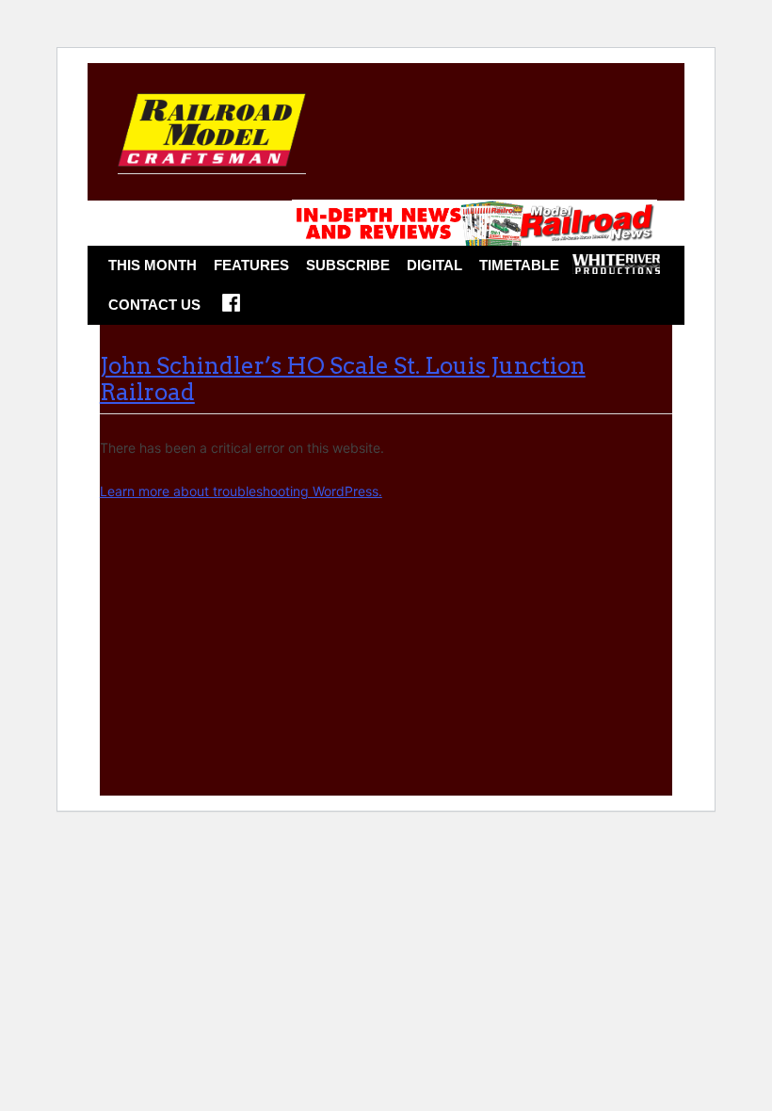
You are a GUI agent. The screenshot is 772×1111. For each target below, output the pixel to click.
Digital (434, 265)
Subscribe (348, 265)
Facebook (231, 309)
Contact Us (154, 305)
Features (251, 265)
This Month (152, 265)
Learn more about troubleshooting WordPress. (241, 491)
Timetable (519, 265)
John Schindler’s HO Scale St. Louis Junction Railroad (343, 379)
